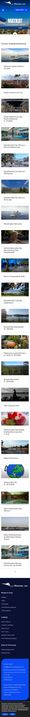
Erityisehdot (5, 653)
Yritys (3, 600)
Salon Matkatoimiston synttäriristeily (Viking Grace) (12, 537)
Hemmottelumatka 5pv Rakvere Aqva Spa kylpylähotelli (13, 250)
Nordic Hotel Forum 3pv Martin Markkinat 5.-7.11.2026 (13, 119)
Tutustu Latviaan (7, 625)
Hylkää (12, 714)
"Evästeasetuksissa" (23, 709)
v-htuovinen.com (11, 25)
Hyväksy (5, 714)
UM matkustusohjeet (9, 638)
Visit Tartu (5, 632)
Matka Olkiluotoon (11, 458)
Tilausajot (4, 604)
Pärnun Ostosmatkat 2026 (14, 276)
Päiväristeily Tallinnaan (13, 224)
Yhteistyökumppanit (8, 607)
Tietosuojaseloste (7, 649)
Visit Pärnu (5, 628)
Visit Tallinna (5, 622)
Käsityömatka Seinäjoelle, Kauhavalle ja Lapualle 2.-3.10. (14, 432)
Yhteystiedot (6, 610)
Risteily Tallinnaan (8, 635)
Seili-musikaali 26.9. (11, 406)
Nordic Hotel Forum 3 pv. (13, 93)
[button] (3, 10)
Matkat (3, 597)
